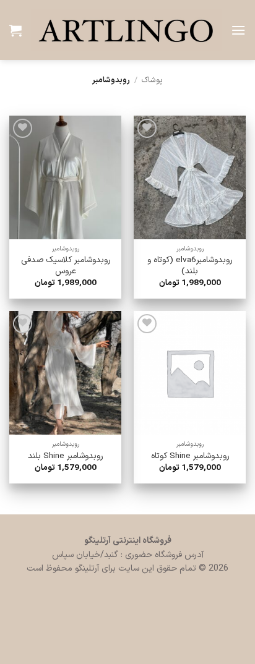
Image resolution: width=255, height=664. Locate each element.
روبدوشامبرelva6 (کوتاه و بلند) (189, 265)
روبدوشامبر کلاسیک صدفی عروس (65, 265)
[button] (238, 30)
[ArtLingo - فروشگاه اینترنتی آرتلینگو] (126, 30)
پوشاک (152, 80)
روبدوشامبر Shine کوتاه (190, 456)
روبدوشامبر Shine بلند (65, 456)
